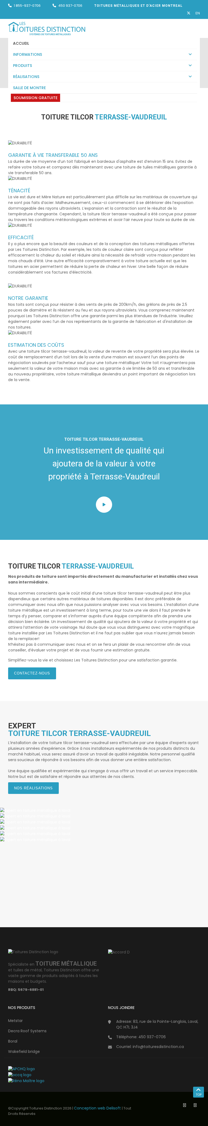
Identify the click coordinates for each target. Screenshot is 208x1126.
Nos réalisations (33, 788)
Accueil (21, 43)
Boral (12, 1041)
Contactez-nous (32, 673)
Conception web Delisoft (98, 1108)
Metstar (15, 1020)
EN (198, 13)
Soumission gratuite (35, 97)
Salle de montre (29, 87)
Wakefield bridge (24, 1051)
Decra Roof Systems (27, 1031)
